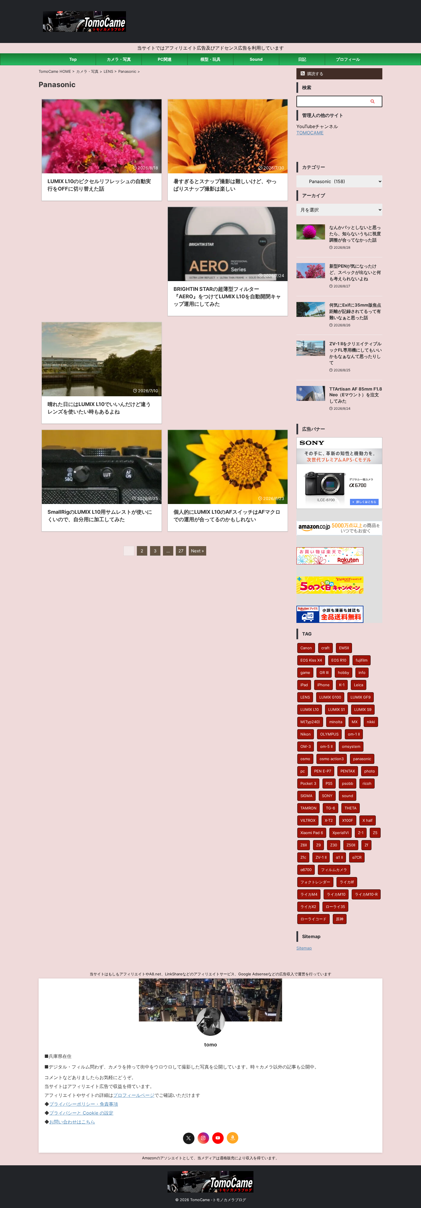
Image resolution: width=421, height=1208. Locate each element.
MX (354, 721)
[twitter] (188, 1138)
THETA (351, 808)
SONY (327, 795)
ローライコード (313, 919)
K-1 (342, 685)
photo (369, 771)
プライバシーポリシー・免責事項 (83, 1104)
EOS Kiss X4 (311, 660)
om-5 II (326, 746)
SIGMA (306, 795)
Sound (256, 59)
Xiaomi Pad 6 (311, 832)
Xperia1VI (341, 832)
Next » (197, 551)
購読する (314, 73)
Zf (366, 845)
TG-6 (330, 808)
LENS (305, 697)
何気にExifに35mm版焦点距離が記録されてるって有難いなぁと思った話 (355, 311)
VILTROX (307, 820)
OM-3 (305, 746)
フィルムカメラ (334, 869)
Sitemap (304, 948)
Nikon (305, 734)
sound (347, 795)
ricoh (367, 783)
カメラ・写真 (119, 59)
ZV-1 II (321, 857)
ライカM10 (336, 894)
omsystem (351, 746)
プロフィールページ (133, 1095)
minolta (335, 721)
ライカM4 (308, 894)
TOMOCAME (310, 133)
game (305, 672)
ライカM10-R (366, 894)
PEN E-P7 (322, 771)
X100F (347, 820)
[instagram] (203, 1138)
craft (325, 648)
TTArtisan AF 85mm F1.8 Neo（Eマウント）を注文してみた (355, 395)
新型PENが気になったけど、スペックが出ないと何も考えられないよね (355, 272)
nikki (371, 721)
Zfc (303, 857)
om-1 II (354, 734)
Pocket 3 (308, 783)
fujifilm (361, 660)
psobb (347, 783)
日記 (302, 59)
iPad (304, 685)
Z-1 (360, 832)
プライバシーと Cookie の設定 (81, 1113)
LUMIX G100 (330, 697)
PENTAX (348, 771)
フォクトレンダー (315, 882)
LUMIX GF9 (361, 697)
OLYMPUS (329, 734)
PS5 (329, 783)
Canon (306, 648)
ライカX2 (308, 906)
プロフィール (348, 59)
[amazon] (232, 1138)
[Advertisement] (102, 252)
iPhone (323, 685)
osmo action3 (332, 758)
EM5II (344, 648)
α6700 (306, 869)
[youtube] (218, 1138)
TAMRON (308, 808)
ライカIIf (347, 882)
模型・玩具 (210, 59)
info (362, 672)
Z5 (375, 832)
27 (181, 551)
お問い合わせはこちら (72, 1122)
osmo (305, 758)
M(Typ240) (310, 721)
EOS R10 (338, 660)
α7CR (356, 857)
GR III (324, 672)
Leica (358, 685)
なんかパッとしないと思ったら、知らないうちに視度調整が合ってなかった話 (355, 234)
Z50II (351, 845)
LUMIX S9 (362, 709)
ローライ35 (335, 906)
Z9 (318, 845)
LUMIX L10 (309, 709)
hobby (343, 672)
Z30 (333, 845)
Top (73, 59)
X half (368, 820)
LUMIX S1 (336, 709)
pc (302, 771)
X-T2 (329, 820)
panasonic (362, 758)
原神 (339, 919)
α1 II (339, 857)
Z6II (303, 845)
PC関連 (165, 59)
